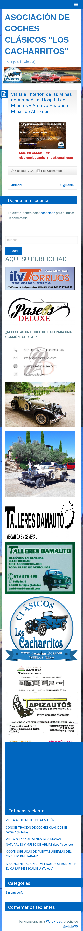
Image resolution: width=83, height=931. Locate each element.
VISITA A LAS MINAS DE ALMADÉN (30, 820)
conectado (47, 213)
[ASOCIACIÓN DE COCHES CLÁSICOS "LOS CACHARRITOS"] (41, 75)
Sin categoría (14, 892)
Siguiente (67, 185)
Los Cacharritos (52, 171)
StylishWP (70, 927)
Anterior (16, 185)
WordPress (54, 921)
